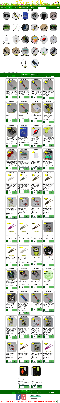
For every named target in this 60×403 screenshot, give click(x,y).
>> (49, 76)
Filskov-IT (30, 400)
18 (43, 76)
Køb (14, 97)
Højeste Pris (34, 74)
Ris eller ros (31, 7)
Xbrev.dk (34, 400)
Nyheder (16, 7)
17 (40, 76)
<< (7, 76)
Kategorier (3, 7)
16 (37, 76)
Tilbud (9, 7)
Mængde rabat (24, 7)
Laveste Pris (25, 74)
